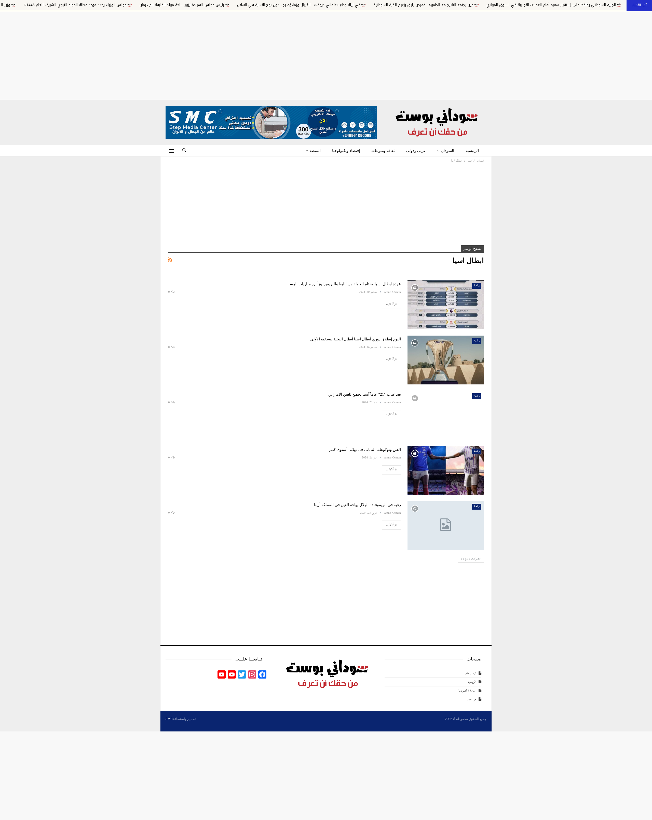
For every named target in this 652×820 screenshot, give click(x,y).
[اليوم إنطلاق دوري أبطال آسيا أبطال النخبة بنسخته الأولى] (446, 360)
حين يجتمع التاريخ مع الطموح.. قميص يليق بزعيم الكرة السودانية (489, 5)
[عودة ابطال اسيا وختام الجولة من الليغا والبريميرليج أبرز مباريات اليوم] (446, 304)
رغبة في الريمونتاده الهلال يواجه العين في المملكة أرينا (357, 505)
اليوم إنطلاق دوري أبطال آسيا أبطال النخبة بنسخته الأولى (355, 339)
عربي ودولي (416, 151)
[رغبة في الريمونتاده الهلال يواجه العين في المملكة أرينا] (446, 525)
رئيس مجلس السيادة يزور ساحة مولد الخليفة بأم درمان (247, 5)
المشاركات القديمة (471, 559)
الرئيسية (472, 151)
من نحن (471, 699)
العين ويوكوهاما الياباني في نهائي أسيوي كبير (365, 450)
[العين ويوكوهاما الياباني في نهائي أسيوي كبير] (446, 470)
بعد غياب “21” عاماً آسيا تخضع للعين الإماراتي (364, 394)
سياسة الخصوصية (467, 691)
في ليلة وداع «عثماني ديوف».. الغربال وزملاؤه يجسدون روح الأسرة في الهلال (364, 5)
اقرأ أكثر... (391, 304)
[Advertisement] (326, 54)
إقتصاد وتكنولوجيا (346, 151)
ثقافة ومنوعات (383, 151)
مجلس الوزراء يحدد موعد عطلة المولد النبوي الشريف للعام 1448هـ (140, 5)
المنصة (315, 151)
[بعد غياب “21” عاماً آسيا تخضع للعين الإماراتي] (446, 415)
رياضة (477, 285)
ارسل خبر (470, 673)
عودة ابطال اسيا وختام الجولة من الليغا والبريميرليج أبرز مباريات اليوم (345, 284)
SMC (169, 719)
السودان (447, 151)
